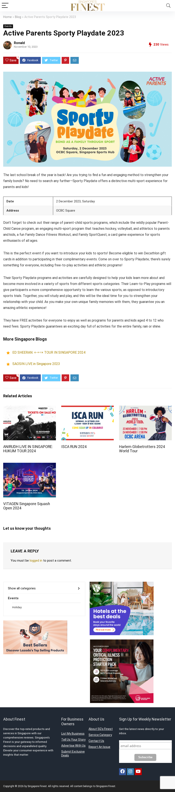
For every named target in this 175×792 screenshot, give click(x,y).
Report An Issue (99, 747)
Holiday (17, 607)
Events (8, 26)
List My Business (73, 733)
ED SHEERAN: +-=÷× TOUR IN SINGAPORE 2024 (48, 352)
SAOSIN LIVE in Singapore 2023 (36, 364)
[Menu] (5, 5)
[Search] (168, 5)
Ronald (19, 43)
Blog (18, 17)
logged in (36, 560)
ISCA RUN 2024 (74, 447)
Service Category (100, 735)
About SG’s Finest (101, 729)
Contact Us (96, 741)
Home (7, 17)
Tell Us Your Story (73, 739)
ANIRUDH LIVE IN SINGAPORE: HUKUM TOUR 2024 (28, 449)
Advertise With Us (73, 745)
